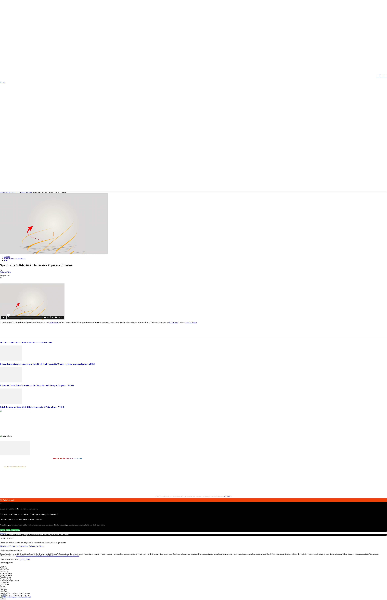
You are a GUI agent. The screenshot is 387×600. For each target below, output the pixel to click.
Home (2, 192)
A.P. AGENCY (228, 496)
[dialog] (193, 515)
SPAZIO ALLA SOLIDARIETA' (21, 192)
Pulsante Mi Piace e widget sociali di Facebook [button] (15, 593)
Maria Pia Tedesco (191, 322)
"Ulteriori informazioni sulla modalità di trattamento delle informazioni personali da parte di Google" (47, 556)
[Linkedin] (40, 333)
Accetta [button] (3, 530)
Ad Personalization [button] (6, 573)
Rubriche (7, 192)
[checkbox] (193, 568)
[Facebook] (377, 75)
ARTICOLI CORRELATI (9, 342)
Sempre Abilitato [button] (16, 550)
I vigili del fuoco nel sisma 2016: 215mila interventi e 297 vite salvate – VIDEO (32, 407)
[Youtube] (385, 75)
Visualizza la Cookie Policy (10, 546)
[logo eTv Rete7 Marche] (193, 82)
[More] (54, 333)
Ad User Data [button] (4, 570)
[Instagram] (381, 75)
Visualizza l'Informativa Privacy (32, 546)
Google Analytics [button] (5, 550)
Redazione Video (5, 272)
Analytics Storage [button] (5, 577)
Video (6, 260)
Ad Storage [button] (3, 566)
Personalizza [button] (15, 530)
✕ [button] (1, 504)
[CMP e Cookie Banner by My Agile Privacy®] (15, 597)
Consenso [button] (3, 533)
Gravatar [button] (3, 586)
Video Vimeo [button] (4, 580)
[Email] (47, 333)
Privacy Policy (25, 559)
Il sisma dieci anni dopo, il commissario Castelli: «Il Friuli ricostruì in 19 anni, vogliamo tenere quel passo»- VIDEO (47, 364)
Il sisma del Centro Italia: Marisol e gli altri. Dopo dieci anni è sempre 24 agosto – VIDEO (37, 385)
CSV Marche (173, 322)
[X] (25, 333)
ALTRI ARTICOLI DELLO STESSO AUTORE (35, 342)
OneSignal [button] (3, 590)
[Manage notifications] (4, 595)
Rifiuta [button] (8, 530)
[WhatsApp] (32, 333)
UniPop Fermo (53, 322)
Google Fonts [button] (4, 582)
